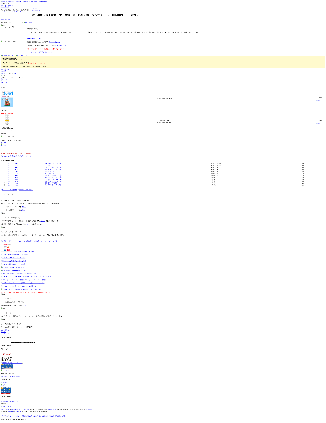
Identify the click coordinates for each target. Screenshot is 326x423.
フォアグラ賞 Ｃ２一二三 (53, 185)
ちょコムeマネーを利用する (27, 286)
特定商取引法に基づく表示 (30, 416)
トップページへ (5, 333)
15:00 (16, 163)
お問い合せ (7, 19)
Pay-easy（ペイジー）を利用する (32, 289)
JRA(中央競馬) (5, 409)
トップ (2, 19)
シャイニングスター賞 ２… (53, 167)
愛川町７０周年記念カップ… (53, 183)
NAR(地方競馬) (15, 409)
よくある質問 (5, 7)
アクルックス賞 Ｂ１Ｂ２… (53, 179)
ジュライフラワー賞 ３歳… (53, 177)
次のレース (4, 82)
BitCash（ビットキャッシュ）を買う (35, 280)
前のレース (4, 79)
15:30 (16, 165)
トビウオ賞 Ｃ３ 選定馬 (53, 163)
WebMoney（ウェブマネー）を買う (33, 283)
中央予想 (3, 71)
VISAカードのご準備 (21, 254)
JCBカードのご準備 (20, 261)
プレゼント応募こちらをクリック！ (11, 11)
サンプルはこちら (54, 42)
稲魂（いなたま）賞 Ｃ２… (53, 169)
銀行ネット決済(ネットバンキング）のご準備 (43, 241)
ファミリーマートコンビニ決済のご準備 (38, 276)
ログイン (34, 8)
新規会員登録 (36, 10)
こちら (24, 207)
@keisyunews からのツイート (9, 401)
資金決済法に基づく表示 (46, 416)
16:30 (16, 169)
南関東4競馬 (52, 409)
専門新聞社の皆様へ (61, 416)
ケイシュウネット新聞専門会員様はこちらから (41, 52)
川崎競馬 (89, 409)
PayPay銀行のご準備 (20, 270)
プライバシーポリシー (14, 416)
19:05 (16, 179)
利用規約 (3, 416)
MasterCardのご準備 (19, 258)
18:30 (16, 177)
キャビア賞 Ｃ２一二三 (52, 173)
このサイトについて (7, 5)
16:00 (16, 167)
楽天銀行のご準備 (18, 267)
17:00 (16, 171)
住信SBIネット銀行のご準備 (27, 273)
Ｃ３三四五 (48, 165)
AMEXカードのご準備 (18, 264)
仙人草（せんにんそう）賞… (53, 175)
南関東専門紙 (5, 69)
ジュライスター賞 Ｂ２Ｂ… (53, 181)
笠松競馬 (10, 411)
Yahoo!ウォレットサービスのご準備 (23, 251)
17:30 (16, 173)
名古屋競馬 (17, 411)
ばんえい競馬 (25, 409)
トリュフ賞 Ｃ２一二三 (52, 171)
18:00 (16, 175)
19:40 (16, 181)
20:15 (16, 183)
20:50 (16, 185)
